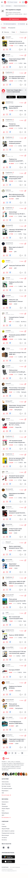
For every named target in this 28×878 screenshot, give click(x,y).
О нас (3, 824)
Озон (3, 810)
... (18, 753)
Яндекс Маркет (6, 808)
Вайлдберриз (5, 813)
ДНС (3, 815)
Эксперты (4, 837)
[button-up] (4, 49)
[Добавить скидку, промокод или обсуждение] (26, 2)
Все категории (5, 795)
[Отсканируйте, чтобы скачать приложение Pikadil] (8, 857)
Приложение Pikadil (8, 852)
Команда (4, 826)
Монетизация (5, 835)
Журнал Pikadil (5, 828)
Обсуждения (11, 27)
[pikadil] (4, 2)
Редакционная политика (8, 833)
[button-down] (10, 49)
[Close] (26, 90)
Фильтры (6, 32)
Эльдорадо (5, 806)
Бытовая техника (6, 786)
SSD (3, 792)
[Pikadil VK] (3, 847)
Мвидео (4, 804)
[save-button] (25, 49)
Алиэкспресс (5, 801)
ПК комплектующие (7, 788)
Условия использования (7, 869)
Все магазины (5, 817)
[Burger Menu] (2, 2)
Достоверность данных (8, 831)
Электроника (5, 781)
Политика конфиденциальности (9, 870)
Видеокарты (5, 790)
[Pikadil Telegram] (8, 847)
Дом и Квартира (6, 784)
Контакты (4, 839)
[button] (8, 2)
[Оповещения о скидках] (20, 2)
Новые (13, 32)
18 (22, 753)
